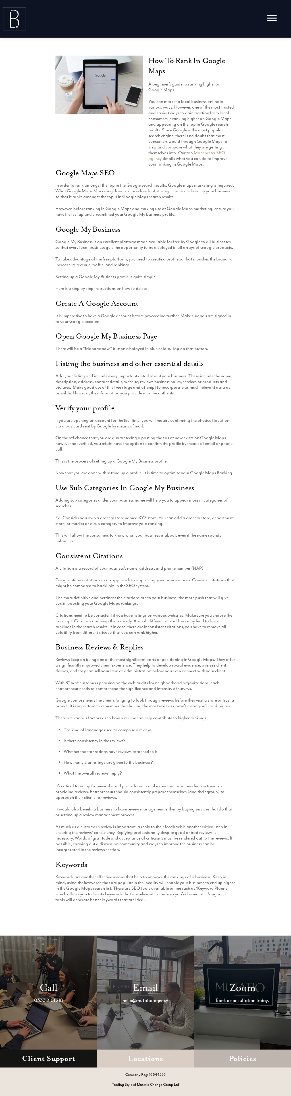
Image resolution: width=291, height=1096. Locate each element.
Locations (145, 1058)
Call (49, 987)
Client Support (48, 1058)
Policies (242, 1058)
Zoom (242, 987)
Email (145, 987)
